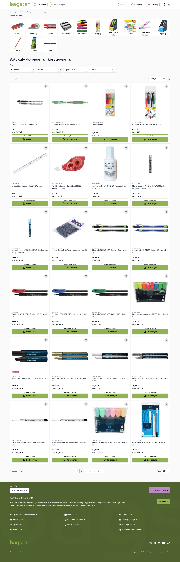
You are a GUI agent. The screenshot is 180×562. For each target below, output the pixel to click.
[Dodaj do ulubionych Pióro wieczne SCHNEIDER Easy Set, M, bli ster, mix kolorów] (166, 404)
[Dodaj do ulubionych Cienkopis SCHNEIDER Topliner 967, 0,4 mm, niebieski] (86, 276)
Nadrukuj (138, 4)
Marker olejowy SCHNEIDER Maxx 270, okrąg (69, 378)
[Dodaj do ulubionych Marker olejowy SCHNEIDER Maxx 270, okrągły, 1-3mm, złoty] (86, 340)
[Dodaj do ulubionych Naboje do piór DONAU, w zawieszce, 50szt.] (86, 212)
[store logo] (20, 4)
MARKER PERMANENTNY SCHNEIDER (27, 378)
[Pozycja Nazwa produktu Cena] (157, 79)
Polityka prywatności (16, 552)
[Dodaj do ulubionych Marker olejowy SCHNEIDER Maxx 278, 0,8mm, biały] (126, 340)
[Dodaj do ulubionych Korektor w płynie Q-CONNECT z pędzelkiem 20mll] (126, 148)
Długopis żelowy (98, 124)
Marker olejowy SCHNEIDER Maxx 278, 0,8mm (109, 378)
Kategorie (42, 4)
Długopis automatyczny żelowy (63, 124)
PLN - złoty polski (18, 490)
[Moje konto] (164, 4)
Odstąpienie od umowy (159, 490)
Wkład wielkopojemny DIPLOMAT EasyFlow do (29, 442)
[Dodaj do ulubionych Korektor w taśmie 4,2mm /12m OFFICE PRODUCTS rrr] (86, 148)
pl (121, 4)
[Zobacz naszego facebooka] (155, 543)
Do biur (24, 12)
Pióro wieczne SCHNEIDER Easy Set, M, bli (149, 442)
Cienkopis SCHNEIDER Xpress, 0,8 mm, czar (109, 250)
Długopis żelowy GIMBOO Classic (145, 124)
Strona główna (14, 12)
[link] (77, 471)
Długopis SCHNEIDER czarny (23, 124)
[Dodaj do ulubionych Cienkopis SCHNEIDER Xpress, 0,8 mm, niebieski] (166, 212)
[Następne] (103, 471)
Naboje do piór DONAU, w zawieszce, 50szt (68, 250)
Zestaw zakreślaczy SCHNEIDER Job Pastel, (109, 442)
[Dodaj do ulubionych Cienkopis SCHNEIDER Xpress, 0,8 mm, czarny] (126, 212)
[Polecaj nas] (168, 542)
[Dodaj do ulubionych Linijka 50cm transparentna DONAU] (46, 148)
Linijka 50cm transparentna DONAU (25, 186)
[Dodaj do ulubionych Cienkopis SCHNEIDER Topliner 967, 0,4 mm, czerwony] (46, 276)
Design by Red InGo (164, 552)
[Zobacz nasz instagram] (150, 543)
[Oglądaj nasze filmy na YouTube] (163, 542)
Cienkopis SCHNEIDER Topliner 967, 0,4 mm (29, 314)
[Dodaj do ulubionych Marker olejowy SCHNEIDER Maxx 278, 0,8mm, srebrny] (166, 340)
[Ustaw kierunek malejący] (169, 79)
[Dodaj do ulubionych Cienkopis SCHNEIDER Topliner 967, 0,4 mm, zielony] (126, 276)
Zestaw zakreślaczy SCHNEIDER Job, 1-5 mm (149, 314)
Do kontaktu (163, 501)
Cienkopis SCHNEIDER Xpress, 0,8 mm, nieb (149, 250)
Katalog (154, 4)
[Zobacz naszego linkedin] (159, 543)
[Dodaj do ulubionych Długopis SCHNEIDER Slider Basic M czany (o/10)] (46, 86)
